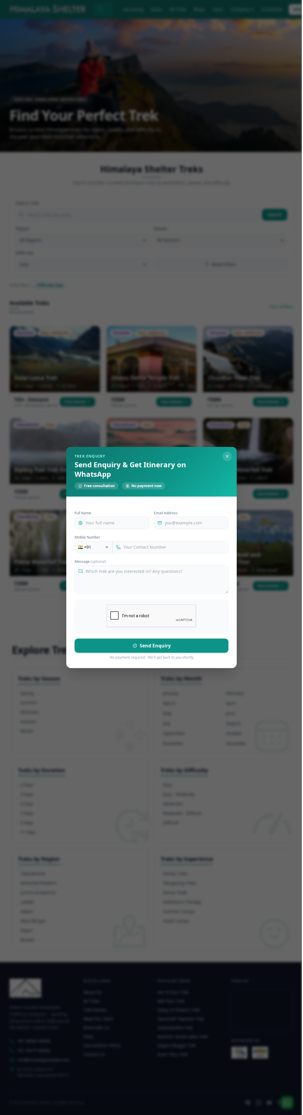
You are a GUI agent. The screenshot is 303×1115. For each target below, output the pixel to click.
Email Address (166, 513)
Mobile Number (87, 537)
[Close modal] (227, 456)
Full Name (83, 513)
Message (90, 561)
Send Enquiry (155, 645)
